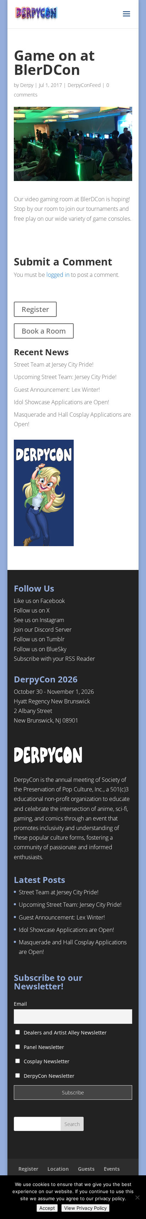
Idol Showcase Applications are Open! (61, 402)
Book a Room (44, 331)
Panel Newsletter (43, 1047)
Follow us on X (32, 610)
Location (58, 1168)
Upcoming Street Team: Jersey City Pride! (65, 377)
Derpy (26, 85)
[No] (137, 1197)
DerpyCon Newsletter (48, 1075)
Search (72, 1124)
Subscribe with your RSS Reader (54, 659)
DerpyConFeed (84, 85)
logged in (57, 275)
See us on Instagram (39, 620)
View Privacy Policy (85, 1208)
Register (35, 309)
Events (112, 1168)
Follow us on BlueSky (40, 649)
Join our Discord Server (43, 629)
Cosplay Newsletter (45, 1061)
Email (20, 1003)
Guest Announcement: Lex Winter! (57, 390)
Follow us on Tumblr (39, 639)
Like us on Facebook (39, 601)
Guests (86, 1168)
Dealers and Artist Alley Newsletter (64, 1032)
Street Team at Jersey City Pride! (54, 364)
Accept (47, 1208)
